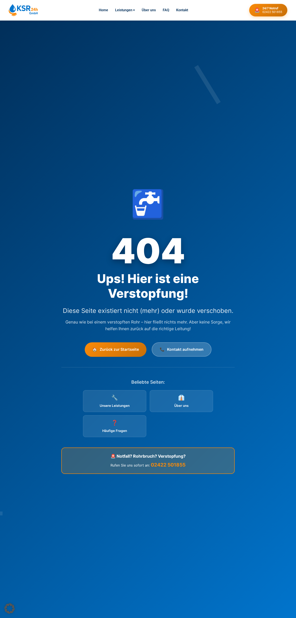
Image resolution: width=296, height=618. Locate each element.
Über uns (149, 10)
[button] (9, 608)
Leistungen (125, 10)
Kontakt (182, 10)
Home (103, 10)
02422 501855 (168, 465)
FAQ (166, 10)
